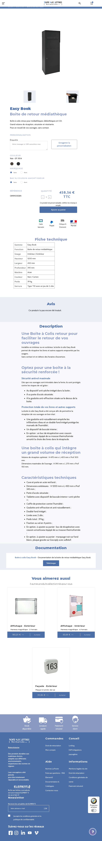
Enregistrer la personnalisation (64, 144)
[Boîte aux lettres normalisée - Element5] (53, 3)
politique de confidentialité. (23, 819)
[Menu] (98, 798)
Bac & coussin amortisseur (27, 178)
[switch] (93, 810)
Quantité (46, 191)
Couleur (15, 155)
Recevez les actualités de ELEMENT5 (22, 804)
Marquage (16, 168)
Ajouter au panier (58, 210)
